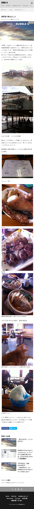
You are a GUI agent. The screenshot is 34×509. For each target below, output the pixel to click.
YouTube (17, 498)
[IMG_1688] (17, 364)
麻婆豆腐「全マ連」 (17, 500)
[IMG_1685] (17, 225)
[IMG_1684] (17, 177)
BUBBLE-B (4, 3)
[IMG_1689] (17, 132)
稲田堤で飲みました (20, 9)
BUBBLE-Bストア (17, 5)
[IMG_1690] (17, 108)
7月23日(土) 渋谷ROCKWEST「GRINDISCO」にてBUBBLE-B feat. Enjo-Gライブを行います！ (25, 467)
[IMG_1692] (17, 85)
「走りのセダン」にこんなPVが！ (25, 440)
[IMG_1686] (17, 314)
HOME (4, 9)
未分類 (10, 9)
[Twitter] (13, 428)
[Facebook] (5, 428)
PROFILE (8, 5)
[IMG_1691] (17, 411)
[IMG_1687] (17, 269)
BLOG (2, 5)
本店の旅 (24, 498)
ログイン (15, 482)
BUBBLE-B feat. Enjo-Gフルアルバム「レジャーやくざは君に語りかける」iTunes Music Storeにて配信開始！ (25, 454)
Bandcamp (25, 5)
